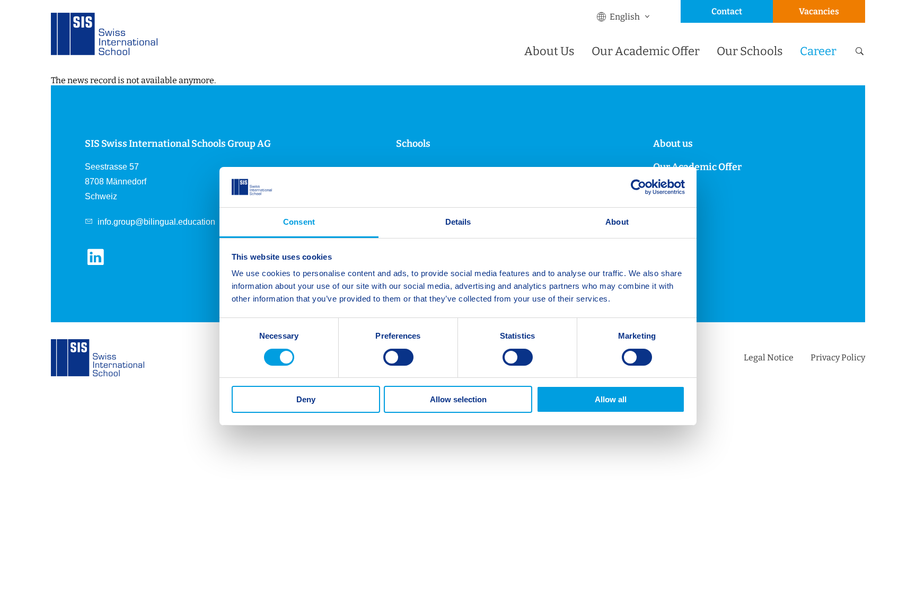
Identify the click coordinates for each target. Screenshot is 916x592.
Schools (413, 143)
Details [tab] (458, 221)
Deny (305, 399)
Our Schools (750, 51)
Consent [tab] (299, 221)
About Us (549, 51)
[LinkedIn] (99, 263)
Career (818, 51)
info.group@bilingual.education (155, 221)
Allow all (611, 399)
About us (673, 143)
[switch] (398, 357)
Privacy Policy (838, 357)
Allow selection (458, 399)
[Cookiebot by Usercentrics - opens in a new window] (638, 187)
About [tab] (617, 221)
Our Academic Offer (646, 51)
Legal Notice (769, 357)
